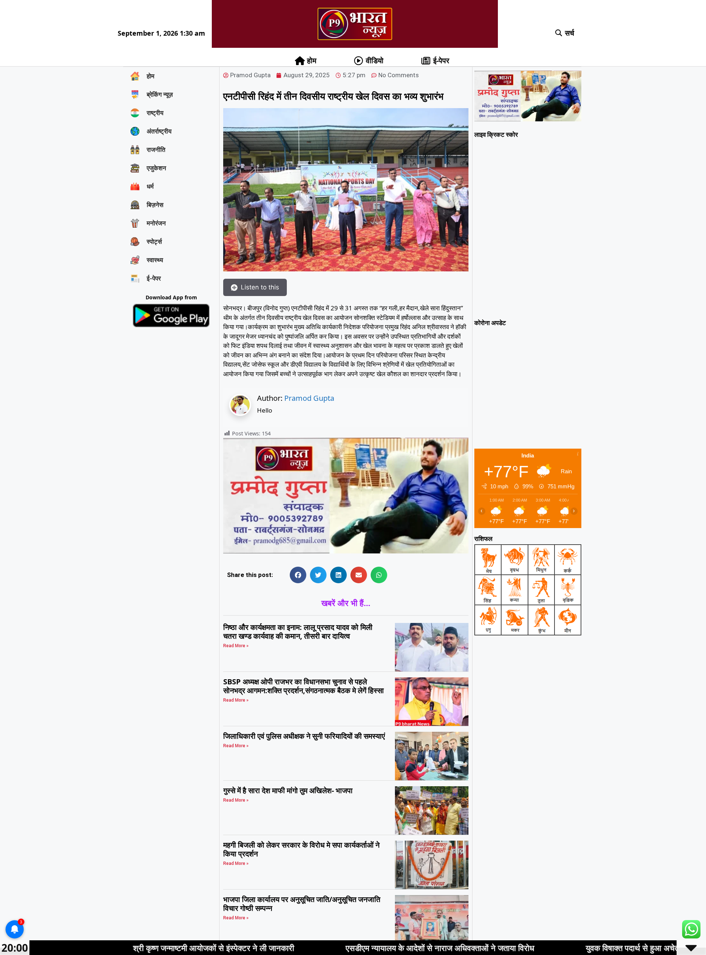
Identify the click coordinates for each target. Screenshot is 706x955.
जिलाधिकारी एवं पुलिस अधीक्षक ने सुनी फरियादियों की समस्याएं (304, 736)
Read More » (236, 645)
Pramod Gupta (309, 398)
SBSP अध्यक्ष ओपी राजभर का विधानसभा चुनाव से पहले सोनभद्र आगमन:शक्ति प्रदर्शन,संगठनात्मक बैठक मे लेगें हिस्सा (303, 686)
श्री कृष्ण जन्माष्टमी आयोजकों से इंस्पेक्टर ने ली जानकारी (130, 947)
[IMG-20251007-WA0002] (345, 551)
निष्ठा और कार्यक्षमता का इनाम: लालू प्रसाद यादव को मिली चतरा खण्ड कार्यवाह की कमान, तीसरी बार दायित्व (297, 631)
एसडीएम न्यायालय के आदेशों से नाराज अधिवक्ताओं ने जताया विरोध (357, 947)
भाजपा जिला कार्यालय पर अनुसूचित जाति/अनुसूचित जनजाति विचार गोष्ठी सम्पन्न (301, 903)
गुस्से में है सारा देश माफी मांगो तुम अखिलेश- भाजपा (288, 790)
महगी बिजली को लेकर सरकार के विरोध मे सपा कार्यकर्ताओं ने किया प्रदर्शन (301, 849)
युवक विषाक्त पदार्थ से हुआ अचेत (549, 947)
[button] (559, 33)
